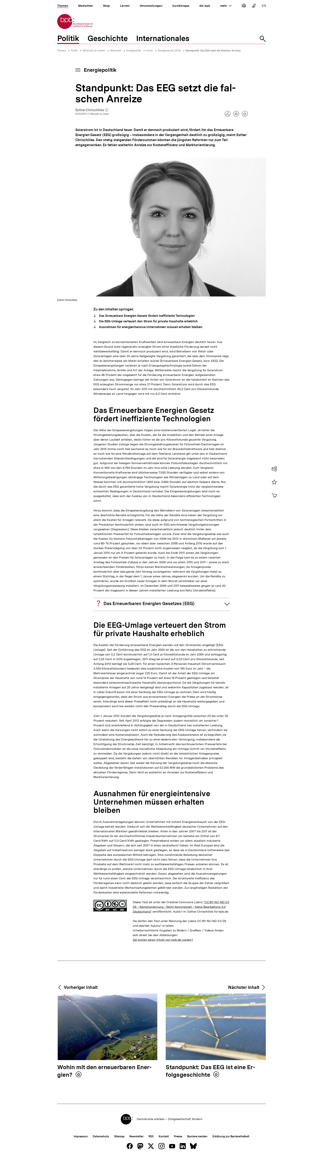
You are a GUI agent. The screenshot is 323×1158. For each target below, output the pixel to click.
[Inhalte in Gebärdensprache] (254, 6)
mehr (226, 5)
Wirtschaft (115, 50)
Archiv (149, 50)
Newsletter (136, 1136)
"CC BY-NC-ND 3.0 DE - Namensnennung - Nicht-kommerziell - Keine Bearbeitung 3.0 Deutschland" (181, 906)
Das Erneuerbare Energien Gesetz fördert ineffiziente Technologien (146, 315)
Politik (74, 50)
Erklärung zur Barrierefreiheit (230, 1136)
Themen (61, 50)
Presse (178, 1136)
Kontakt (164, 1136)
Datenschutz (101, 1136)
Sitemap (119, 1136)
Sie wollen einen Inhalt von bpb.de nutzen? (163, 939)
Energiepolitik (133, 50)
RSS (151, 1136)
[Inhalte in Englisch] (264, 6)
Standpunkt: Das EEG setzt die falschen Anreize (213, 50)
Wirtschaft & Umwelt (93, 50)
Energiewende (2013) (169, 50)
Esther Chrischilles (92, 110)
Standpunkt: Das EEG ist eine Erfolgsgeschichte (210, 1071)
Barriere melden (197, 1136)
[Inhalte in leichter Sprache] (244, 6)
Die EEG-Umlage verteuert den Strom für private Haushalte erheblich (148, 321)
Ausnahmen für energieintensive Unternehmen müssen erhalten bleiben (150, 327)
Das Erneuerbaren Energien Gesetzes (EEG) (148, 603)
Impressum (81, 1136)
